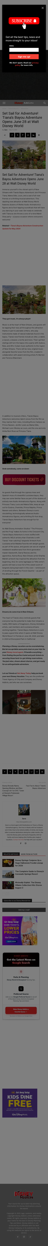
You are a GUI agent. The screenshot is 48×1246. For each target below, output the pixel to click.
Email (11, 46)
